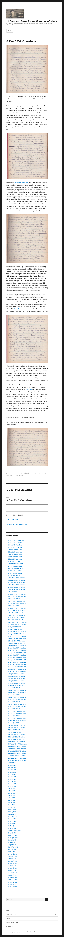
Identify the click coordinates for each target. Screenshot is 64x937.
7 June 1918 (11, 793)
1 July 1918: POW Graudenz (16, 741)
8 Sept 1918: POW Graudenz (17, 638)
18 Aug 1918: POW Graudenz (17, 655)
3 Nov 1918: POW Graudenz (16, 592)
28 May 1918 (12, 814)
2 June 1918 (11, 802)
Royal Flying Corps (33, 473)
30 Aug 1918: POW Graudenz (17, 643)
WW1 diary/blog (11, 914)
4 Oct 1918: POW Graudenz (16, 620)
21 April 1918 (12, 833)
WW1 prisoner (19, 475)
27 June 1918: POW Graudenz (17, 751)
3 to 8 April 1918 (13, 847)
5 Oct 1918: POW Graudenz (16, 617)
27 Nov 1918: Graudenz (15, 566)
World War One (43, 473)
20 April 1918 (12, 835)
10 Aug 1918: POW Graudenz (17, 671)
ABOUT (9, 910)
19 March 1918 (12, 882)
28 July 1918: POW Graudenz (17, 690)
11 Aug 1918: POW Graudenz (17, 669)
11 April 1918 (12, 840)
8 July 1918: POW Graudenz (16, 727)
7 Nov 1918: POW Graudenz (16, 582)
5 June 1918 (11, 798)
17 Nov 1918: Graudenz (15, 571)
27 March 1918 (12, 863)
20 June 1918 (12, 767)
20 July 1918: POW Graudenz (17, 704)
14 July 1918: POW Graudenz (17, 713)
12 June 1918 (12, 786)
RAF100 (26, 473)
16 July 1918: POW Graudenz (17, 711)
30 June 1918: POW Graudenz (17, 744)
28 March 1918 (12, 861)
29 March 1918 (12, 859)
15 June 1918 (12, 779)
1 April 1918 (12, 852)
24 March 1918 (12, 870)
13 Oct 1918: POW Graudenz (17, 610)
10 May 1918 (12, 828)
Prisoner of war (17, 473)
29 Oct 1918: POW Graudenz (17, 599)
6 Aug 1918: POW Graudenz (16, 676)
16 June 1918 (12, 777)
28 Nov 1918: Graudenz (15, 564)
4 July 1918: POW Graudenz (16, 734)
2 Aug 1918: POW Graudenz (16, 683)
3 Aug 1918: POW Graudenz (16, 681)
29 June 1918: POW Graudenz (17, 746)
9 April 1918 (12, 845)
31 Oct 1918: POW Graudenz (17, 594)
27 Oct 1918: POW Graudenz (17, 603)
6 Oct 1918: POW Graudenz (16, 615)
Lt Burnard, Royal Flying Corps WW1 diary (31, 21)
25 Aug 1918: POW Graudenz (17, 648)
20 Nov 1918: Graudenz (15, 568)
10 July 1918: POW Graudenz (17, 723)
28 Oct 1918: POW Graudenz (17, 601)
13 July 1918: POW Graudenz (17, 716)
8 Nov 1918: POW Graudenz (16, 580)
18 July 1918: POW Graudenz (17, 706)
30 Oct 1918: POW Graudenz (17, 596)
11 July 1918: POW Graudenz (17, 720)
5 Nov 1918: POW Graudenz (16, 587)
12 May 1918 (12, 823)
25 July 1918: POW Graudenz (17, 695)
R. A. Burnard (9, 472)
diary (27, 472)
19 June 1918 (12, 770)
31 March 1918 (12, 854)
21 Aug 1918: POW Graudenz (17, 653)
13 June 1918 (12, 784)
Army (8, 918)
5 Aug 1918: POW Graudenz (16, 678)
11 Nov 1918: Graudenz (15, 575)
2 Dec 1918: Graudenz (15, 559)
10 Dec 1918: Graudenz (15, 547)
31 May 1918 (12, 807)
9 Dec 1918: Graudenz (15, 549)
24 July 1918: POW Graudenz (17, 697)
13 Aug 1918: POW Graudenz (17, 664)
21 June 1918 (12, 765)
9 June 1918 (11, 788)
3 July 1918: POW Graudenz (16, 737)
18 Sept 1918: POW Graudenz (17, 627)
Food (36, 472)
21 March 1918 (12, 877)
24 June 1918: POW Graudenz (17, 758)
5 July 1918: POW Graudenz (16, 732)
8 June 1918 (11, 791)
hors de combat (19, 309)
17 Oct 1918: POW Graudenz (17, 608)
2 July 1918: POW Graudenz (16, 739)
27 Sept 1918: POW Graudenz (17, 624)
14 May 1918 (12, 819)
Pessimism (9, 473)
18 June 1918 (12, 772)
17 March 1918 (12, 887)
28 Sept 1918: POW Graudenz (17, 622)
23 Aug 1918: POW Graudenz (17, 650)
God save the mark (21, 183)
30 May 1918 (12, 809)
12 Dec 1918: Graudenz (15, 542)
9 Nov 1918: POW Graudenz (16, 578)
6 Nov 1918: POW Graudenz (16, 585)
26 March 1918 (12, 866)
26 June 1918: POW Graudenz (17, 753)
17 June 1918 (12, 774)
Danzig (29, 389)
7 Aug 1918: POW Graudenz (16, 674)
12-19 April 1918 (13, 837)
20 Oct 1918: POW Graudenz (17, 606)
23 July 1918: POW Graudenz (17, 699)
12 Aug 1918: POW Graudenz (17, 667)
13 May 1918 (12, 821)
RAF (22, 473)
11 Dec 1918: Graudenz (15, 545)
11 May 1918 (11, 826)
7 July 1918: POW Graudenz (16, 730)
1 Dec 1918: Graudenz (15, 561)
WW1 (7, 475)
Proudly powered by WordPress (39, 932)
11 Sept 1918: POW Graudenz (17, 636)
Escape (32, 472)
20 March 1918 (13, 880)
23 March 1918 (12, 873)
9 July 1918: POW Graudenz (16, 725)
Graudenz (41, 472)
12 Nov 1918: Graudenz (15, 573)
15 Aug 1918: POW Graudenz (17, 660)
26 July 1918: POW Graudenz (17, 692)
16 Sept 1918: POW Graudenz (17, 629)
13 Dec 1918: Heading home (17, 540)
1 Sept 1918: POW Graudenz (17, 641)
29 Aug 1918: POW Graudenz (17, 645)
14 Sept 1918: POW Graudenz (17, 634)
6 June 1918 (11, 795)
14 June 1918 (12, 781)
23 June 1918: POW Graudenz (17, 760)
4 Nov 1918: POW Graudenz (16, 589)
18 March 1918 (12, 884)
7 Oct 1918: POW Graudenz (16, 613)
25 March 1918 (12, 868)
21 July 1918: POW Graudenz (17, 702)
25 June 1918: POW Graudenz (17, 756)
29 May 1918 (12, 812)
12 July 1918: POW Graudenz (17, 718)
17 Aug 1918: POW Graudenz (17, 657)
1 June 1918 (11, 805)
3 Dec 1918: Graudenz (15, 557)
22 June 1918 (12, 763)
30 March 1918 (13, 856)
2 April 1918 (12, 849)
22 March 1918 (12, 875)
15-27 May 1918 (12, 816)
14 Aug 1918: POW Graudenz (17, 662)
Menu (10, 31)
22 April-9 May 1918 (14, 830)
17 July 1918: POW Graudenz (17, 709)
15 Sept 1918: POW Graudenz (17, 631)
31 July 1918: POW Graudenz (17, 688)
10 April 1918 (12, 842)
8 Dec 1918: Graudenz (15, 552)
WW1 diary (12, 475)
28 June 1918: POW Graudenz (17, 749)
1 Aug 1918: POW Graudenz (16, 685)
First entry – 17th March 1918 (16, 524)
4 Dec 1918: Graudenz (15, 554)
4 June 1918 (11, 800)
